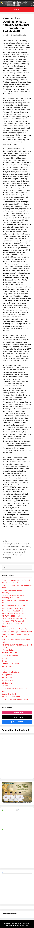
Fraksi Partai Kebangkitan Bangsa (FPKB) (17, 632)
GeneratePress (23, 925)
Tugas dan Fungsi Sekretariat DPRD (15, 699)
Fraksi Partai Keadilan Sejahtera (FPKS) (16, 639)
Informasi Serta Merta (10, 655)
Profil (3, 642)
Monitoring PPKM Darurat (11, 664)
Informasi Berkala (8, 650)
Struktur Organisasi (9, 694)
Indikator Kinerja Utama (10, 672)
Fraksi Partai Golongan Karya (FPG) (15, 629)
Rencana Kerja (7, 666)
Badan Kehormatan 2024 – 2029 (13, 611)
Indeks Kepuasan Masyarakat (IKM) (14, 688)
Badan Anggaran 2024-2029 (12, 608)
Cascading (5, 686)
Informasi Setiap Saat (9, 653)
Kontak (4, 658)
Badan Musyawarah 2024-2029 (13, 605)
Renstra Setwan (7, 680)
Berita (7, 541)
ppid (3, 691)
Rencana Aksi (7, 677)
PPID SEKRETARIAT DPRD (11, 697)
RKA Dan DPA (7, 683)
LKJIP (4, 669)
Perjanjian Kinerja (8, 675)
